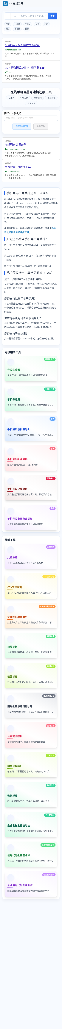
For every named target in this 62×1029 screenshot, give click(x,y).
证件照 (17, 29)
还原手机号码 (21, 126)
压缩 (7, 24)
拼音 (27, 29)
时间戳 (17, 24)
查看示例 (41, 126)
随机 (7, 29)
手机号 (28, 24)
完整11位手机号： (13, 113)
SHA (46, 24)
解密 (37, 24)
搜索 (52, 16)
